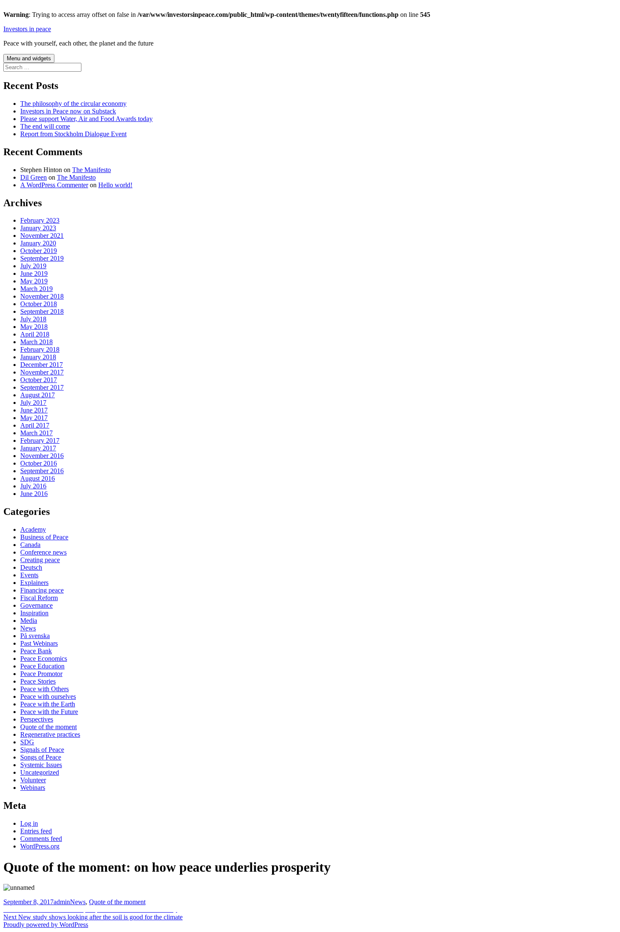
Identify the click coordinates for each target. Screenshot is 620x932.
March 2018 (36, 341)
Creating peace (40, 559)
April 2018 (34, 334)
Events (29, 575)
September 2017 (42, 387)
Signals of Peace (42, 749)
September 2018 (42, 311)
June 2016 (34, 493)
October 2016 (38, 463)
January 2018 (38, 357)
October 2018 (38, 303)
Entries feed (36, 831)
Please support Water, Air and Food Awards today (86, 118)
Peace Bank (36, 651)
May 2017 (34, 417)
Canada (30, 544)
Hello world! (115, 185)
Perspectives (36, 719)
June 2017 (34, 410)
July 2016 (33, 486)
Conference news (43, 552)
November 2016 (42, 455)
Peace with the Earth (47, 704)
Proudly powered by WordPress (45, 924)
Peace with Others (44, 688)
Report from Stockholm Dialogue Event (73, 133)
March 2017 (36, 432)
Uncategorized (39, 772)
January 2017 (38, 448)
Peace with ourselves (48, 696)
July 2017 (33, 402)
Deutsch (31, 567)
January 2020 (38, 243)
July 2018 (33, 319)
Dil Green (33, 177)
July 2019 (33, 265)
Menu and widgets (29, 58)
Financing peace (42, 590)
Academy (33, 529)
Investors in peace (27, 28)
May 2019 (34, 281)
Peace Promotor (41, 673)
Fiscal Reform (39, 597)
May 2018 (34, 326)
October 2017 (38, 379)
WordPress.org (39, 846)
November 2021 (42, 235)
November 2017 (42, 372)
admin (62, 901)
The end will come (45, 126)
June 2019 (34, 273)
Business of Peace (44, 537)
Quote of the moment (48, 726)
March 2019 (36, 288)
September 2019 (42, 258)
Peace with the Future (49, 711)
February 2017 (39, 440)
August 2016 (37, 478)
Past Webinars (39, 643)
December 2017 (41, 364)
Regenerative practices (50, 734)
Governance (36, 605)
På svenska (35, 635)
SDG (27, 742)
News (28, 628)
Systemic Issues (41, 764)
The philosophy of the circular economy (73, 103)
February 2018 (39, 349)
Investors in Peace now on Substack (68, 111)
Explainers (34, 582)
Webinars (32, 787)
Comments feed (41, 838)
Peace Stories (38, 681)
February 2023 (39, 220)
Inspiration (34, 613)
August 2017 (37, 395)
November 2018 (42, 296)
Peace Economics (43, 658)
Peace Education (42, 666)
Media (28, 620)
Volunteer (33, 780)
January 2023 (38, 228)
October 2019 (38, 250)
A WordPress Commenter (54, 185)
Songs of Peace (40, 757)
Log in (29, 823)
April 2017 (34, 425)
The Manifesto (91, 169)
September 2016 (42, 470)
